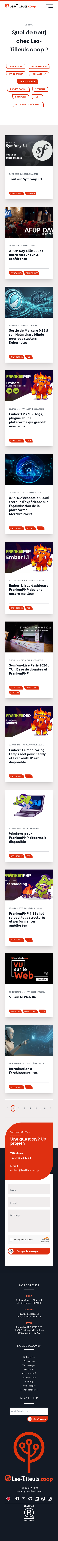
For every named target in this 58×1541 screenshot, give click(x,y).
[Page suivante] (50, 1108)
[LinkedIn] (37, 1499)
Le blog (29, 1381)
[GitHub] (30, 1499)
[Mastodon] (43, 1499)
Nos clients (29, 1369)
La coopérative (29, 1377)
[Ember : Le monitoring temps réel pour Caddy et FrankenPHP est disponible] (29, 721)
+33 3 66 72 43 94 (29, 1488)
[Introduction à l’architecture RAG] (29, 1040)
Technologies (29, 1365)
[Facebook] (17, 1499)
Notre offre (29, 1357)
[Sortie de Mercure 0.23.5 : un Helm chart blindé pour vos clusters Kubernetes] (29, 302)
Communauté (29, 1373)
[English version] (8, 1499)
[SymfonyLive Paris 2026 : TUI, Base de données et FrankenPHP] (29, 637)
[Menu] (49, 6)
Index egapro (29, 1385)
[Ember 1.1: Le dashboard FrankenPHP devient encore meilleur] (29, 557)
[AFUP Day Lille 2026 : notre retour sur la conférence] (29, 222)
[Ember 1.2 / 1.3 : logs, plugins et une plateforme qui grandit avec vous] (29, 385)
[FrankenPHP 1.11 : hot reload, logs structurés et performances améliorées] (29, 885)
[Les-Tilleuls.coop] (20, 6)
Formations (29, 1361)
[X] (24, 1499)
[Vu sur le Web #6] (29, 968)
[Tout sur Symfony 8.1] (29, 150)
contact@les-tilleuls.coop (29, 1491)
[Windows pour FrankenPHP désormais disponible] (29, 805)
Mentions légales (29, 1389)
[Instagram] (50, 1499)
